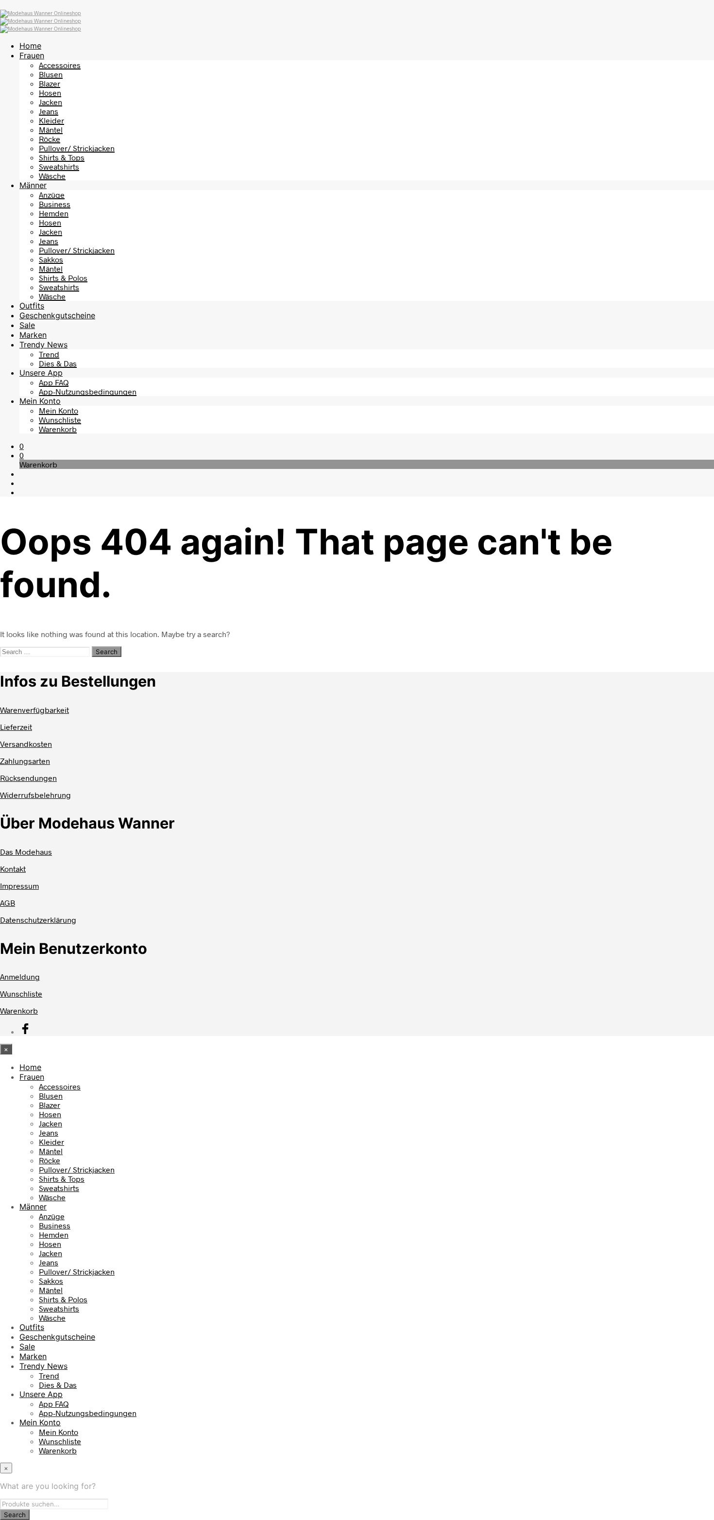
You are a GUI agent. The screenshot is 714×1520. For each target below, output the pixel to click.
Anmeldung (20, 976)
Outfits (31, 306)
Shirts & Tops (62, 157)
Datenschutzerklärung (38, 919)
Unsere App (41, 373)
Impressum (19, 885)
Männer (33, 185)
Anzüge (52, 194)
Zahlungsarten (25, 760)
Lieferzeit (16, 726)
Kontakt (13, 868)
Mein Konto (40, 401)
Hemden (53, 213)
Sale (27, 325)
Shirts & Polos (63, 277)
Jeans (48, 111)
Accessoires (60, 64)
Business (54, 203)
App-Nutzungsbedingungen (87, 391)
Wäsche (52, 175)
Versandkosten (26, 743)
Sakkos (51, 259)
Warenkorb (58, 428)
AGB (7, 902)
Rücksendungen (28, 777)
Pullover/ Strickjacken (77, 148)
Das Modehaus (26, 851)
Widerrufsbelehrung (35, 794)
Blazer (49, 83)
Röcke (49, 138)
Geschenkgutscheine (57, 315)
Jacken (50, 101)
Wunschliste (60, 419)
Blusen (51, 74)
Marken (33, 335)
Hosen (50, 92)
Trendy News (43, 344)
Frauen (31, 55)
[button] (21, 445)
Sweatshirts (59, 166)
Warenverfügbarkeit (34, 709)
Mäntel (51, 129)
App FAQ (53, 382)
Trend (49, 354)
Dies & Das (58, 363)
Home (30, 46)
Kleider (51, 120)
